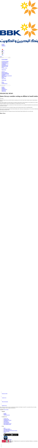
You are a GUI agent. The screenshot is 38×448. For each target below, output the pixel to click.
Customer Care (6, 418)
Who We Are (4, 90)
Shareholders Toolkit (5, 66)
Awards (3, 82)
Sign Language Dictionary (7, 423)
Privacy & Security (6, 431)
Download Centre (6, 419)
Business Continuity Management (7, 75)
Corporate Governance (5, 61)
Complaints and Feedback (7, 420)
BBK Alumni (4, 78)
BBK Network (4, 76)
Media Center (4, 91)
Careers (3, 77)
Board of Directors (4, 72)
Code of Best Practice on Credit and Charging (10, 430)
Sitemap (5, 432)
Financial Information (5, 65)
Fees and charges (6, 422)
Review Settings (6, 409)
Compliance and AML (5, 63)
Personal (3, 44)
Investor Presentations (5, 62)
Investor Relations (4, 89)
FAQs (3, 67)
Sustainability (4, 64)
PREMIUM (3, 45)
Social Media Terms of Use (8, 429)
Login (1, 56)
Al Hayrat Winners (4, 83)
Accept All (1, 409)
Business (3, 87)
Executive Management (5, 73)
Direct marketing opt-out (7, 424)
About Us (3, 71)
